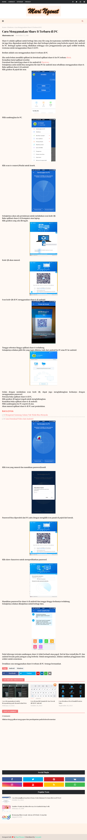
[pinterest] (84, 2)
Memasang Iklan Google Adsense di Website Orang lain (29, 815)
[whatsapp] (75, 784)
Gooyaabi (38, 837)
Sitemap (20, 2)
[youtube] (33, 784)
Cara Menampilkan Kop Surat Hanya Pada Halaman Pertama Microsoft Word (36, 798)
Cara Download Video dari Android (19, 419)
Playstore (45, 62)
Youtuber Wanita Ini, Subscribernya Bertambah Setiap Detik (31, 806)
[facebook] (73, 2)
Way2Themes (20, 837)
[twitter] (76, 2)
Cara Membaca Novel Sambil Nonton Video (70, 702)
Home (4, 2)
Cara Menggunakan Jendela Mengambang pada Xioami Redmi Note (14, 702)
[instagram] (80, 2)
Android (11, 668)
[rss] (54, 784)
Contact (11, 2)
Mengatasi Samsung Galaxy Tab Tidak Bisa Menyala (26, 415)
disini (68, 58)
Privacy (28, 2)
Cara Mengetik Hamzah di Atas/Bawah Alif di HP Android (42, 702)
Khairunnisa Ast (8, 35)
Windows (10, 27)
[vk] (75, 779)
